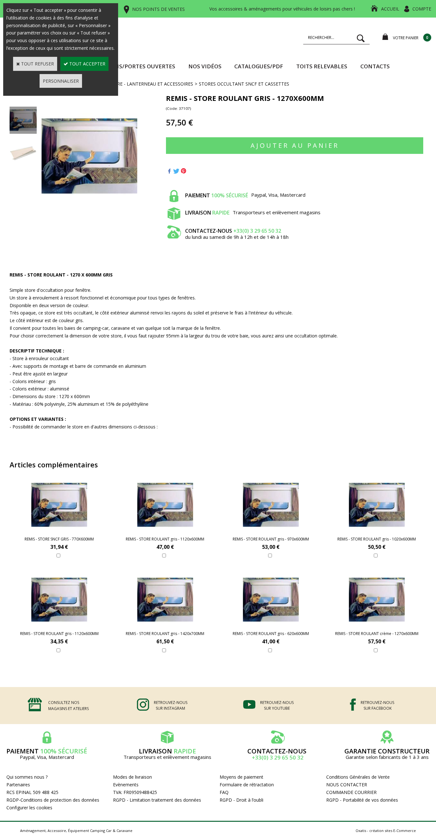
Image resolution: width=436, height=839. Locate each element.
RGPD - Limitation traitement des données (157, 800)
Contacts (375, 66)
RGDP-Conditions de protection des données (52, 800)
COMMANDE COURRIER (351, 792)
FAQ (224, 792)
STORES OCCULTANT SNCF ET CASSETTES (244, 84)
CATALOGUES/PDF (258, 66)
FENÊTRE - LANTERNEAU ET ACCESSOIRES (148, 84)
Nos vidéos (205, 66)
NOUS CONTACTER (346, 785)
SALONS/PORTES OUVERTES (138, 66)
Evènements (126, 785)
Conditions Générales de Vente (358, 777)
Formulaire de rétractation (247, 785)
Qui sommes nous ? (27, 777)
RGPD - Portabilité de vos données (362, 800)
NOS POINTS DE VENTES (158, 9)
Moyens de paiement (241, 777)
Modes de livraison (132, 777)
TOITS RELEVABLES (321, 66)
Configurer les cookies (29, 808)
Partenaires (18, 785)
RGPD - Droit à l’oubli (241, 800)
